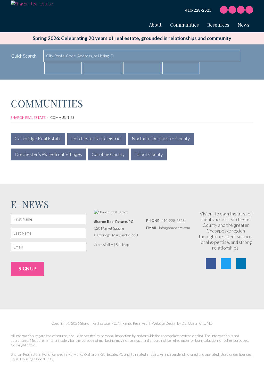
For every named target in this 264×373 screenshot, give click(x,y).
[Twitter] (226, 263)
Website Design (164, 323)
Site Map (122, 244)
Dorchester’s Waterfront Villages (48, 154)
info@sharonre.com (174, 228)
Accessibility (103, 244)
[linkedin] (241, 10)
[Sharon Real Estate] (32, 3)
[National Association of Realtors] (213, 286)
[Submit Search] (248, 56)
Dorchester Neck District (96, 138)
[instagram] (232, 10)
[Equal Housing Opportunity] (234, 286)
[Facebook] (224, 10)
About (155, 25)
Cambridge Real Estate (38, 138)
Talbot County (149, 154)
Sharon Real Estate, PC (113, 221)
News (243, 25)
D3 (184, 323)
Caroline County (108, 154)
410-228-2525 (198, 10)
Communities (184, 25)
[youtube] (249, 10)
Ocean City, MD (200, 323)
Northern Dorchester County (161, 138)
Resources (218, 25)
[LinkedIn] (241, 263)
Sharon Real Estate (28, 117)
